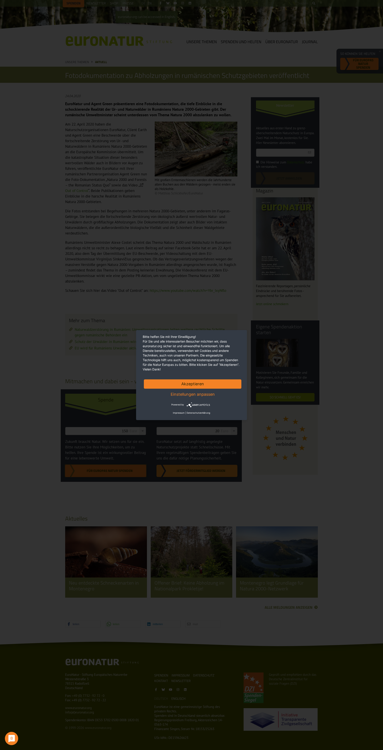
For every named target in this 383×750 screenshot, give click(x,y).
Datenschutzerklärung (198, 412)
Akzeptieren (192, 384)
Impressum (179, 412)
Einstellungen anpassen (193, 394)
